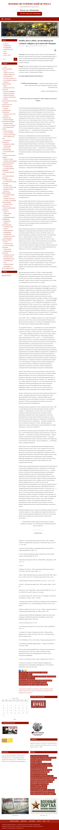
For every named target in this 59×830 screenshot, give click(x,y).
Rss (48, 821)
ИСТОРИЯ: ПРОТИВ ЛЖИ (9, 187)
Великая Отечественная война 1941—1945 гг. (42, 775)
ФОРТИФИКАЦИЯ (8, 260)
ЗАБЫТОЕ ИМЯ (7, 146)
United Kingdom (51, 676)
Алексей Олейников (44, 771)
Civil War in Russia (51, 757)
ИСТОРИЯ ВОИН (7, 179)
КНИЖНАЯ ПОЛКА (8, 189)
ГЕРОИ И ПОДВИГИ (8, 132)
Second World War (35, 769)
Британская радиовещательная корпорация (30, 680)
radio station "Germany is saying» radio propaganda (32, 676)
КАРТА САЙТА (7, 55)
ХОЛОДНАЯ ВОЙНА (8, 264)
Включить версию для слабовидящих (30, 13)
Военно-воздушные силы (49, 777)
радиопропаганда (23, 684)
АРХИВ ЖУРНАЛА (8, 76)
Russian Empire (43, 767)
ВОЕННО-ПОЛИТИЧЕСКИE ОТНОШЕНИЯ (6, 110)
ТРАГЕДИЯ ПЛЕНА (8, 256)
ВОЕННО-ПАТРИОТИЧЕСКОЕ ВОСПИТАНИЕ (7, 104)
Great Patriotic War (36, 761)
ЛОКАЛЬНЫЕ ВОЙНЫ (8, 194)
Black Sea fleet (35, 757)
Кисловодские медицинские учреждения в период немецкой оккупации (36, 688)
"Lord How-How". (23, 672)
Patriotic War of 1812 (36, 765)
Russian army (34, 767)
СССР (49, 789)
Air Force (33, 755)
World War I (48, 769)
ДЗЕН (44, 821)
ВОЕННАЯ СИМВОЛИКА (9, 97)
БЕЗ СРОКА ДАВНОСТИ (9, 78)
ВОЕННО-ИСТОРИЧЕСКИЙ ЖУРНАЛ (29, 4)
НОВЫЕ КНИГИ (7, 213)
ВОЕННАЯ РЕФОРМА (8, 95)
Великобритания (47, 680)
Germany (48, 759)
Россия (45, 789)
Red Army (45, 765)
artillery (39, 755)
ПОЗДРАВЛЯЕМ (7, 47)
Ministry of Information (25, 674)
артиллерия (51, 791)
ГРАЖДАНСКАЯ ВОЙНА (9, 134)
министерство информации (39, 682)
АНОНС (5, 70)
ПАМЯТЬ (5, 228)
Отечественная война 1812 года (39, 785)
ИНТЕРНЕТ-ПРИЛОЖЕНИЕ (10, 161)
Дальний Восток (35, 783)
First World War (40, 759)
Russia (50, 765)
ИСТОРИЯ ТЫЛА (7, 185)
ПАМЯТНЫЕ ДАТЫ (8, 49)
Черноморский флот (36, 791)
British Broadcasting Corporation (38, 672)
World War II (22, 678)
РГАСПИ (5, 241)
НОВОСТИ (6, 44)
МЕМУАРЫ (6, 196)
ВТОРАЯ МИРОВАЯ (8, 131)
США (53, 789)
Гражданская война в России (44, 781)
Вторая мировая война (25, 682)
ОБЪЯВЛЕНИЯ (7, 45)
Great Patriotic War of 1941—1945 (39, 763)
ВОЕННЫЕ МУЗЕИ (8, 123)
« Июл (14, 719)
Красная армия (44, 783)
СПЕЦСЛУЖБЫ (7, 249)
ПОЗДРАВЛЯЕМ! (7, 234)
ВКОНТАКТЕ (24, 821)
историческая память (36, 794)
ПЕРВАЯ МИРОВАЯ (8, 230)
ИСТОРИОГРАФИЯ (8, 166)
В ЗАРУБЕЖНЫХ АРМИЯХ (10, 80)
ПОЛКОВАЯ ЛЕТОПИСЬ (9, 236)
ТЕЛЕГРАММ (32, 821)
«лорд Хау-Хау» (31, 678)
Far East (33, 759)
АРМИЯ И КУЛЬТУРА (8, 72)
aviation (46, 755)
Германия (33, 781)
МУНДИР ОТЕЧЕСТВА (9, 198)
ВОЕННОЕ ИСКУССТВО (9, 114)
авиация (44, 791)
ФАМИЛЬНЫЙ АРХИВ (8, 258)
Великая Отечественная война (39, 773)
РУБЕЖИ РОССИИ (7, 243)
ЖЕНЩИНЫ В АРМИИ (9, 144)
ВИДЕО (5, 53)
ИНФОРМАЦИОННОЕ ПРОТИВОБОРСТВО (37, 46)
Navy (49, 763)
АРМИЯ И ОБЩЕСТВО (9, 74)
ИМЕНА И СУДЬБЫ (8, 159)
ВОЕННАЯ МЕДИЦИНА (9, 91)
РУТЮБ (39, 821)
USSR (43, 769)
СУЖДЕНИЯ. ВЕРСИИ (8, 255)
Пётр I (45, 787)
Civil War (42, 757)
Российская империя (36, 789)
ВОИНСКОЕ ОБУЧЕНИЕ (9, 125)
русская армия (48, 794)
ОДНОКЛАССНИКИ (14, 821)
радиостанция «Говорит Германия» (38, 684)
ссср (54, 794)
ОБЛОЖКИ (6, 215)
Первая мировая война (36, 787)
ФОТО (4, 51)
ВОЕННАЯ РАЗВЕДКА (8, 93)
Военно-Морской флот (36, 777)
